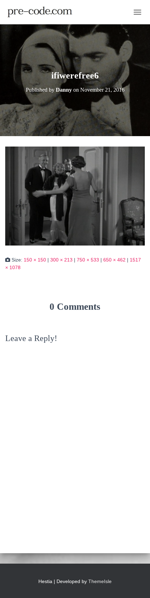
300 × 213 (61, 260)
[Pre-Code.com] (42, 12)
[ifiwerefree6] (75, 195)
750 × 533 (88, 260)
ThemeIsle (100, 581)
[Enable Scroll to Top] (136, 584)
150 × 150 (35, 260)
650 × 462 (114, 260)
